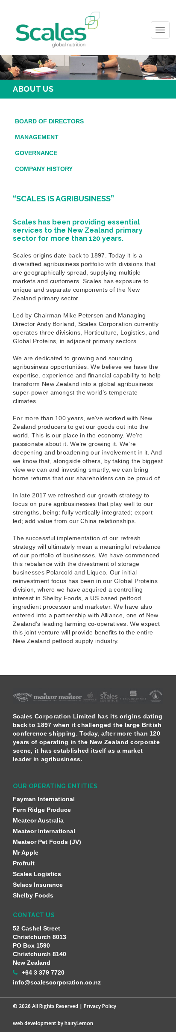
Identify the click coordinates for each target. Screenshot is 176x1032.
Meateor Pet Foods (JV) (47, 841)
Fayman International (44, 799)
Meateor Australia (38, 820)
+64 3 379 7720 (43, 972)
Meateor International (44, 831)
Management (37, 137)
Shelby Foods (33, 895)
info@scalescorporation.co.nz (57, 982)
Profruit (24, 863)
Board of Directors (49, 121)
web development (34, 1023)
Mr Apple (25, 852)
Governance (36, 153)
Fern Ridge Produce (42, 809)
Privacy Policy (100, 1006)
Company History (44, 168)
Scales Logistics (37, 873)
